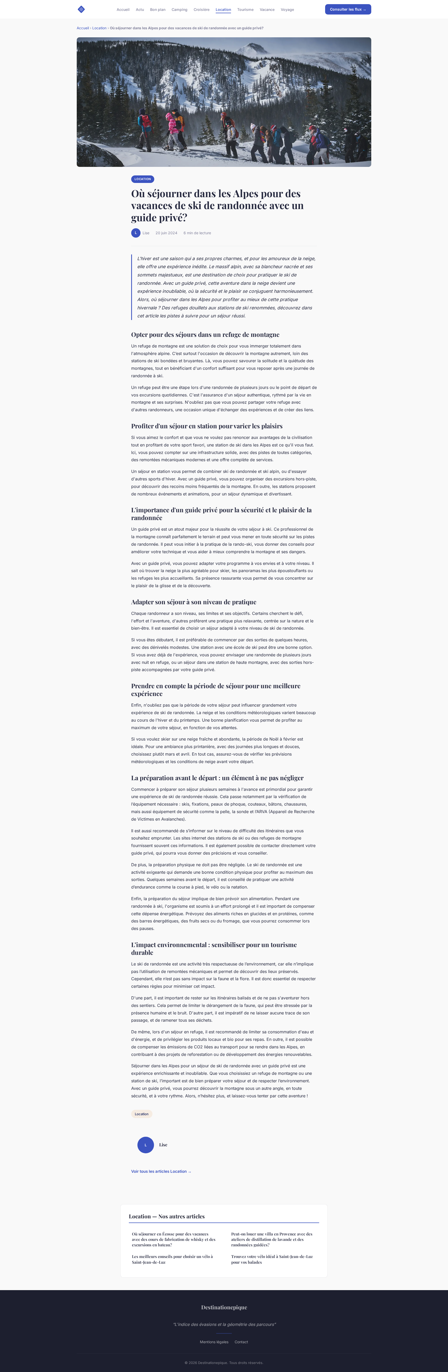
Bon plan (157, 9)
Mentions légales (214, 1342)
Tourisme (245, 9)
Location (223, 9)
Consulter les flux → (348, 9)
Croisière (201, 9)
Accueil (123, 9)
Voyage (287, 9)
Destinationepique (224, 1307)
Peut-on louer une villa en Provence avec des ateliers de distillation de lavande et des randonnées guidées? (271, 1239)
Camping (179, 9)
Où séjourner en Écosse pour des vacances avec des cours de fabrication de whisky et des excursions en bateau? (173, 1239)
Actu (140, 9)
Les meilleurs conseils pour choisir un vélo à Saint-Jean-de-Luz (172, 1259)
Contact (241, 1342)
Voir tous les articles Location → (161, 1171)
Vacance (267, 9)
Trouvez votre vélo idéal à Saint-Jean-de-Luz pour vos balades (272, 1259)
